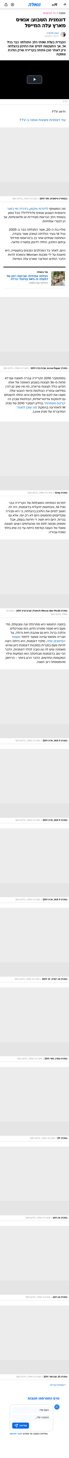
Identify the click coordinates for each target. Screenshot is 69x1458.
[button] (54, 4)
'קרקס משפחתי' (54, 403)
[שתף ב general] (6, 4)
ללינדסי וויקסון (39, 209)
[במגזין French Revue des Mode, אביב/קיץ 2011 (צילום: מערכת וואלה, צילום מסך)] (34, 578)
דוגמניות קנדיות (57, 1385)
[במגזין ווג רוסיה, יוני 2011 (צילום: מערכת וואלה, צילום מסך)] (34, 945)
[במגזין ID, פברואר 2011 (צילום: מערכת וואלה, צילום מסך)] (34, 1342)
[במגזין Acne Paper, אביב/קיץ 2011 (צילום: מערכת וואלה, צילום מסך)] (34, 334)
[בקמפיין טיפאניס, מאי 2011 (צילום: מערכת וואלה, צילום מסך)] (34, 164)
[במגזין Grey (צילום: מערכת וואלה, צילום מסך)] (34, 458)
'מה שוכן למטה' (27, 407)
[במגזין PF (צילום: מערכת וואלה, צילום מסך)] (34, 1104)
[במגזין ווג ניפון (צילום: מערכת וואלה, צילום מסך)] (34, 1183)
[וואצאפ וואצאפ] (12, 4)
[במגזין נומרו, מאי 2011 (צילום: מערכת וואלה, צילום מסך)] (34, 1024)
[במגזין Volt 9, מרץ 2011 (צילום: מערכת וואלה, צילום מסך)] (34, 706)
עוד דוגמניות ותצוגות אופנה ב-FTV (42, 120)
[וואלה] (34, 4)
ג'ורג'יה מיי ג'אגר (17, 209)
